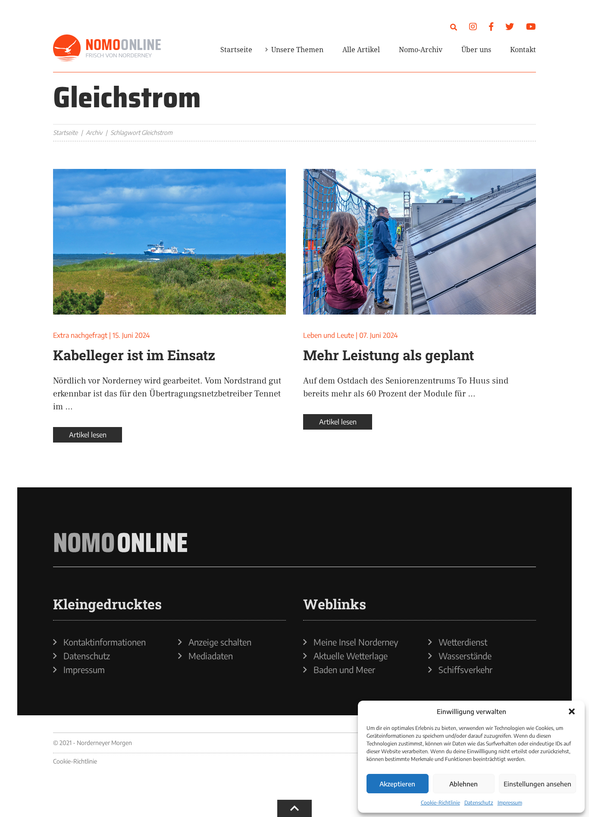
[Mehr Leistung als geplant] (419, 242)
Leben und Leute (328, 335)
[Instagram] (473, 26)
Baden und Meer (344, 669)
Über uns (476, 49)
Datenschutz (478, 802)
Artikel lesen (88, 434)
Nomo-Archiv (420, 49)
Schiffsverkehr (465, 669)
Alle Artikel (361, 49)
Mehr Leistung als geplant (388, 355)
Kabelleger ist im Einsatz (134, 355)
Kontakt (523, 49)
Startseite (236, 49)
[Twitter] (509, 26)
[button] (571, 711)
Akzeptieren (397, 784)
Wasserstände (465, 656)
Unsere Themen (297, 49)
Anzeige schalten (219, 642)
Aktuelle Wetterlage (350, 656)
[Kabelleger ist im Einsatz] (169, 242)
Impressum (510, 802)
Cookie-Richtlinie (440, 802)
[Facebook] (491, 26)
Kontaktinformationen (104, 642)
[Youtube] (531, 26)
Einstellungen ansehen (537, 784)
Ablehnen (463, 784)
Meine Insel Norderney (355, 642)
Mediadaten (210, 656)
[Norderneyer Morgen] (107, 48)
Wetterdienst (463, 642)
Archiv (94, 132)
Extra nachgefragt (80, 335)
